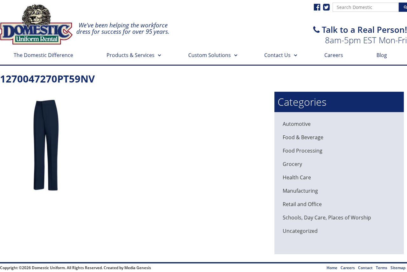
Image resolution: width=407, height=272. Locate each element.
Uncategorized (300, 230)
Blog (381, 55)
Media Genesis (137, 267)
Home (332, 267)
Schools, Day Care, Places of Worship (327, 217)
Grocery (292, 164)
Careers (333, 55)
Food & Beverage (303, 137)
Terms (381, 267)
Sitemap (397, 267)
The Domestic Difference (43, 55)
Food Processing (302, 150)
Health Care (297, 177)
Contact (365, 267)
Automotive (297, 123)
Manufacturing (300, 190)
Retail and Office (302, 204)
